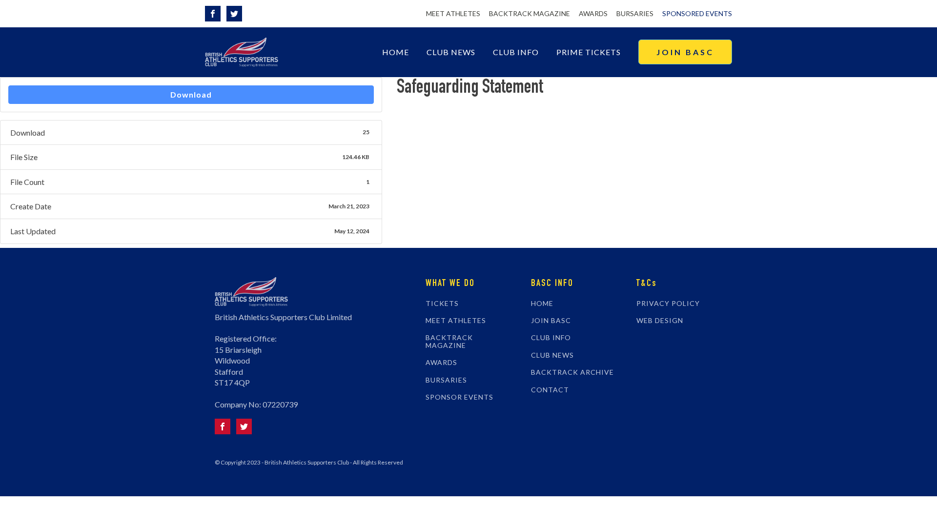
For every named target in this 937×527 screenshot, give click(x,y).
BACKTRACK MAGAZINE (529, 13)
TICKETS (442, 303)
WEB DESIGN (659, 320)
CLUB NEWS (552, 355)
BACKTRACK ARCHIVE (572, 372)
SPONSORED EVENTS (697, 13)
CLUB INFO (551, 337)
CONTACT (550, 389)
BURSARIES (634, 13)
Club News (451, 52)
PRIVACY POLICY (668, 303)
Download (191, 94)
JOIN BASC (685, 52)
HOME (542, 303)
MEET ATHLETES (453, 13)
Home (395, 52)
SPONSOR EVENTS (459, 397)
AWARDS (593, 13)
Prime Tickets (588, 52)
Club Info (516, 52)
